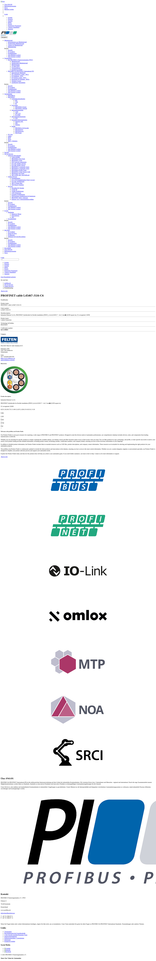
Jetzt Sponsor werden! (14, 56)
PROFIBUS (11, 95)
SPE (16, 123)
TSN (16, 102)
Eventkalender (12, 219)
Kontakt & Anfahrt (17, 69)
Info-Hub (7, 230)
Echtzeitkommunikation (18, 99)
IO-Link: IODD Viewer (18, 165)
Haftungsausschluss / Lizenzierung (14, 938)
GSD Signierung (16, 193)
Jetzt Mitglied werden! (14, 55)
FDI (16, 118)
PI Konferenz (15, 215)
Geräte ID (14, 189)
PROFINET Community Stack (20, 167)
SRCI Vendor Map (17, 183)
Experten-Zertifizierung (18, 194)
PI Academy (11, 52)
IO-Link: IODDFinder (18, 181)
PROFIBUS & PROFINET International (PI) (21, 71)
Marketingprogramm (10, 6)
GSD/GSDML (16, 157)
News (6, 8)
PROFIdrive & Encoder (22, 128)
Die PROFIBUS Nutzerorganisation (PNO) (20, 60)
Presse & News (12, 233)
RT (16, 103)
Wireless (17, 125)
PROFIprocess (19, 131)
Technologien (8, 94)
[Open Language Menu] (4, 16)
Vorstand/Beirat (16, 68)
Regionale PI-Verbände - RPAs (20, 79)
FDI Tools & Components (19, 162)
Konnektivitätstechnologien (19, 120)
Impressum (7, 940)
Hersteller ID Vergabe (18, 188)
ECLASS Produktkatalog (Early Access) (23, 180)
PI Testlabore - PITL (17, 76)
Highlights (11, 212)
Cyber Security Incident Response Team (15, 935)
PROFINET (11, 97)
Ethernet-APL (19, 121)
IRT (16, 100)
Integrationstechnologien (19, 116)
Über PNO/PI (8, 4)
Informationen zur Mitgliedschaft (17, 42)
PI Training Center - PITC (19, 77)
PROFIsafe (18, 133)
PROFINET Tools (17, 160)
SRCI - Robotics (12, 141)
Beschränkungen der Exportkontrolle (14, 933)
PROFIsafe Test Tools (18, 173)
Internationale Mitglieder (19, 73)
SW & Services (8, 154)
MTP (9, 138)
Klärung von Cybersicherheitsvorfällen (23, 199)
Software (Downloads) (14, 155)
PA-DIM (17, 115)
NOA (9, 139)
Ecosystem (15, 105)
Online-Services (12, 176)
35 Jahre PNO (16, 66)
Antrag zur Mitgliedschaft (15, 45)
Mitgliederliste (12, 47)
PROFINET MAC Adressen (20, 198)
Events (6, 211)
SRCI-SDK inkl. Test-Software (20, 175)
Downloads (7, 248)
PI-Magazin (11, 235)
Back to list (4, 291)
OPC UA (18, 113)
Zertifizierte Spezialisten (18, 82)
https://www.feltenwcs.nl (8, 358)
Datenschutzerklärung (10, 936)
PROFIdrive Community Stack (20, 168)
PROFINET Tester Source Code (21, 172)
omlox (10, 136)
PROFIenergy (19, 129)
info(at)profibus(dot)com (8, 913)
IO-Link (10, 134)
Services (10, 186)
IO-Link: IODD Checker (19, 163)
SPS (13, 217)
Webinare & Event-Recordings (16, 236)
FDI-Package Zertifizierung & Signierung (23, 196)
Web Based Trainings (18, 185)
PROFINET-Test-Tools (18, 159)
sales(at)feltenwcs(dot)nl (8, 360)
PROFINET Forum (20, 107)
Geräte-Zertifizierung (18, 191)
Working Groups (16, 81)
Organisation (8, 58)
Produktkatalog (12, 53)
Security (10, 50)
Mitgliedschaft (8, 40)
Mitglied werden (9, 9)
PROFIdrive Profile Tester (19, 170)
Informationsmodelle (17, 110)
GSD (16, 112)
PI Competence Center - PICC (20, 74)
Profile (13, 126)
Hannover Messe (16, 214)
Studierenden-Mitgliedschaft (16, 43)
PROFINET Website (21, 108)
